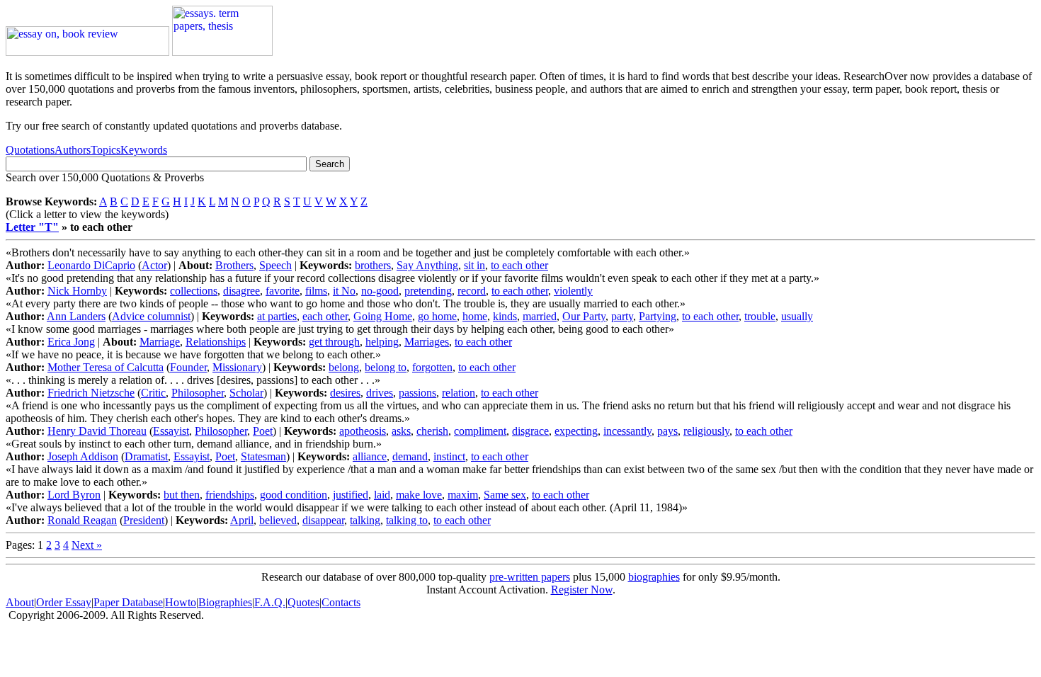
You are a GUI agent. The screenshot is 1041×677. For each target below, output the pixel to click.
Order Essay (63, 602)
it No (344, 291)
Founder (188, 367)
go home (437, 316)
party (622, 316)
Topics (105, 150)
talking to (407, 520)
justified (350, 495)
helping (382, 342)
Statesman (263, 456)
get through (334, 342)
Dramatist (146, 456)
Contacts (341, 602)
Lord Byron (74, 495)
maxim (463, 495)
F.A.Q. (269, 602)
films (316, 291)
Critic (153, 393)
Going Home (382, 316)
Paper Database (128, 602)
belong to (385, 367)
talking (365, 520)
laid (382, 495)
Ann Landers (76, 316)
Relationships (216, 342)
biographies (654, 577)
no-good (380, 291)
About (20, 602)
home (474, 316)
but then (182, 495)
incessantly (627, 431)
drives (379, 393)
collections (193, 291)
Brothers (234, 265)
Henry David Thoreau (97, 431)
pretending (428, 291)
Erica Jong (71, 342)
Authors (73, 150)
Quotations (30, 150)
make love (419, 495)
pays (667, 431)
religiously (706, 431)
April (242, 520)
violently (573, 291)
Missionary (237, 367)
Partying (657, 316)
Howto (180, 602)
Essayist (171, 431)
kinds (505, 316)
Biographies (225, 602)
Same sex (505, 495)
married (540, 316)
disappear (323, 520)
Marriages (426, 342)
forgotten (432, 367)
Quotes (303, 602)
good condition (293, 495)
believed (278, 520)
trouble (759, 316)
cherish (432, 431)
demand (410, 456)
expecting (576, 431)
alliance (370, 456)
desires (345, 393)
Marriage (160, 342)
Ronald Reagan (82, 520)
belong (344, 367)
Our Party (583, 316)
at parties (277, 316)
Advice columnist (151, 316)
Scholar (246, 393)
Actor (154, 265)
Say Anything (427, 265)
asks (401, 431)
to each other (519, 265)
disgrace (530, 431)
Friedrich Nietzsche (91, 393)
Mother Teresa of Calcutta (105, 367)
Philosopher (197, 393)
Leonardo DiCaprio (91, 265)
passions (417, 393)
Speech (275, 265)
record (471, 291)
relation (458, 393)
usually (797, 316)
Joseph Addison (82, 456)
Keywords (143, 150)
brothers (373, 265)
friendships (229, 495)
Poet (263, 431)
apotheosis (362, 431)
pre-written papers (529, 577)
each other (325, 316)
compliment (480, 431)
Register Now (582, 590)
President (143, 520)
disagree (241, 291)
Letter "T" (32, 227)
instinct (449, 456)
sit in (474, 265)
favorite (283, 291)
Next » (87, 545)
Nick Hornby (77, 291)
